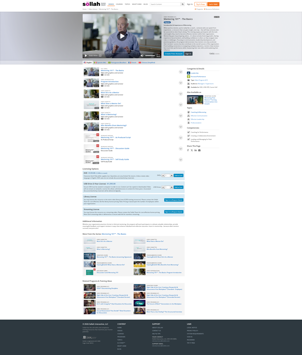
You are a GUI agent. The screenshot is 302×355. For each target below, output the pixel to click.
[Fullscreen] (158, 56)
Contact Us (156, 331)
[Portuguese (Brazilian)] (117, 62)
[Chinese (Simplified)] (146, 62)
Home (85, 9)
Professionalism (196, 123)
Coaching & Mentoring (198, 112)
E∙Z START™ (121, 343)
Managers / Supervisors (206, 84)
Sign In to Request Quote (173, 200)
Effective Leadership (197, 119)
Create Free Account (173, 53)
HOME (119, 328)
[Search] (182, 4)
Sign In (188, 53)
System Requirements (195, 334)
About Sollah (157, 328)
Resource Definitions (212, 9)
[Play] (85, 56)
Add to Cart (178, 175)
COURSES (119, 4)
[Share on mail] (199, 150)
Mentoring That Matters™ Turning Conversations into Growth (210, 101)
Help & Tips (156, 334)
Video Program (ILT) (201, 80)
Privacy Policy (192, 331)
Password (191, 340)
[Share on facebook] (188, 150)
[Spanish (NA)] (100, 62)
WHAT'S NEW (136, 4)
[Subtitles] (100, 56)
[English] (88, 62)
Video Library (93, 9)
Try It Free (200, 4)
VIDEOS (111, 4)
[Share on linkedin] (195, 150)
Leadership (194, 73)
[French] (132, 62)
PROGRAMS (121, 337)
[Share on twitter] (191, 150)
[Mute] (142, 56)
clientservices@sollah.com (161, 341)
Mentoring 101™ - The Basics (108, 9)
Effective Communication (199, 116)
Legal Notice (192, 328)
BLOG (146, 4)
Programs (200, 9)
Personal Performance (198, 77)
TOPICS (127, 4)
